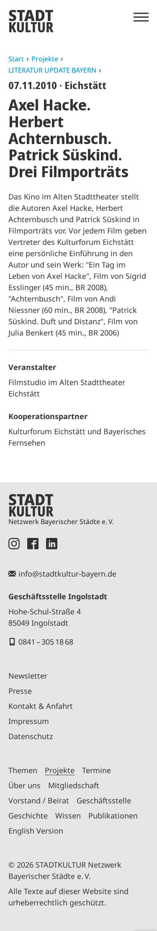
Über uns (24, 785)
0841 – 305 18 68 (45, 642)
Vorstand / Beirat (38, 800)
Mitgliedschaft (73, 785)
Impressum (28, 721)
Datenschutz (30, 736)
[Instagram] (14, 543)
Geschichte (28, 815)
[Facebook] (33, 543)
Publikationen (113, 815)
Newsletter (27, 676)
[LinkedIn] (51, 543)
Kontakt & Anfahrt (40, 706)
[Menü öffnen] (141, 17)
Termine (96, 770)
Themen (22, 770)
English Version (35, 831)
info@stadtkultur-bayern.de (67, 574)
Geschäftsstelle (104, 800)
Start (16, 58)
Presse (20, 691)
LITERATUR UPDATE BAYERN (52, 70)
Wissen (68, 815)
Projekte (44, 58)
